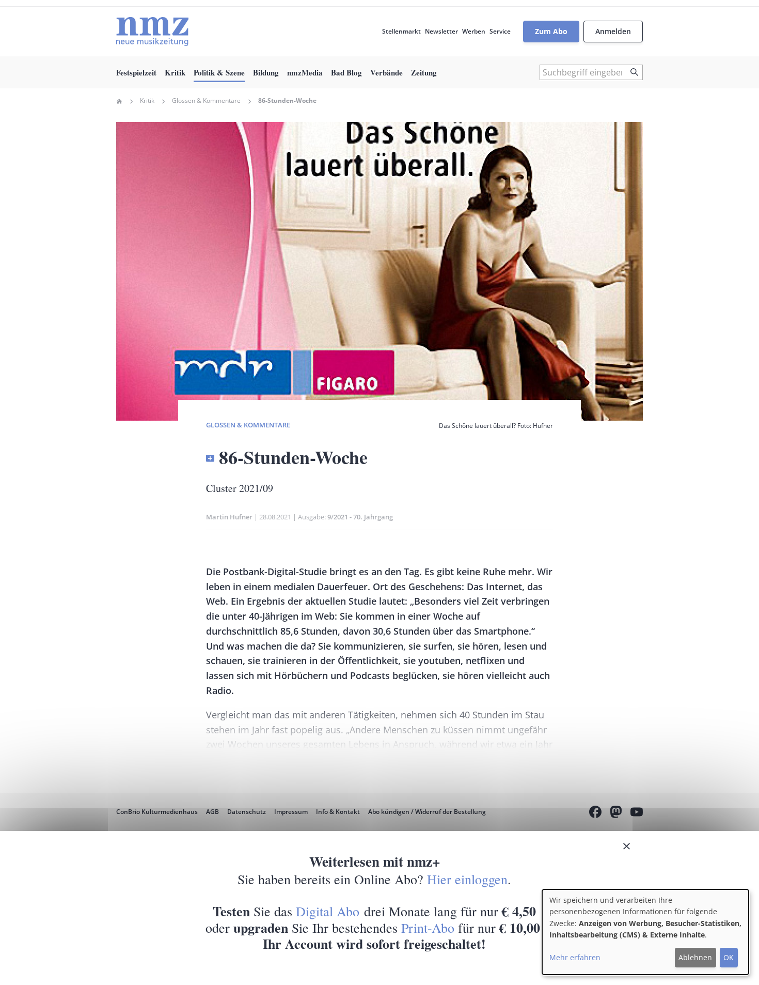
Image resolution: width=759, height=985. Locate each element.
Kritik (175, 72)
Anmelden (613, 31)
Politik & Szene (219, 72)
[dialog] (645, 932)
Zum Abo (551, 31)
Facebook (595, 813)
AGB (212, 811)
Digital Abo (327, 911)
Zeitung (424, 72)
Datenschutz (246, 811)
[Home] (152, 31)
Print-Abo (427, 927)
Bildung (266, 72)
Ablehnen (695, 957)
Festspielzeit (136, 72)
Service (500, 31)
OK (728, 957)
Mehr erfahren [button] (574, 957)
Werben (473, 31)
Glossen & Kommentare (206, 101)
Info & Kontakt (338, 811)
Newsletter (441, 31)
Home (119, 101)
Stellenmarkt (401, 31)
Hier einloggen (467, 879)
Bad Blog (346, 72)
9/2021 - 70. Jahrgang (360, 516)
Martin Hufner (229, 516)
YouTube (636, 813)
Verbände (386, 72)
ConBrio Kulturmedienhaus (157, 811)
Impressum (291, 811)
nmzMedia (305, 72)
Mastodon (616, 813)
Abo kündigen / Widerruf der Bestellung (427, 811)
